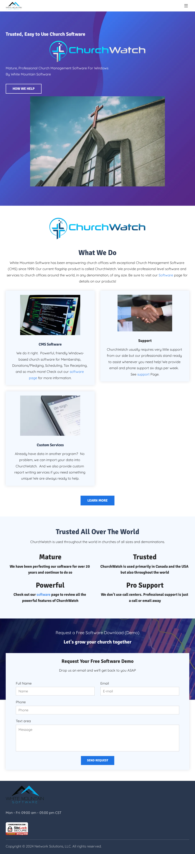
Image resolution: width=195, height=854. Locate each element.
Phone (21, 702)
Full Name (24, 683)
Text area (23, 721)
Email (104, 683)
